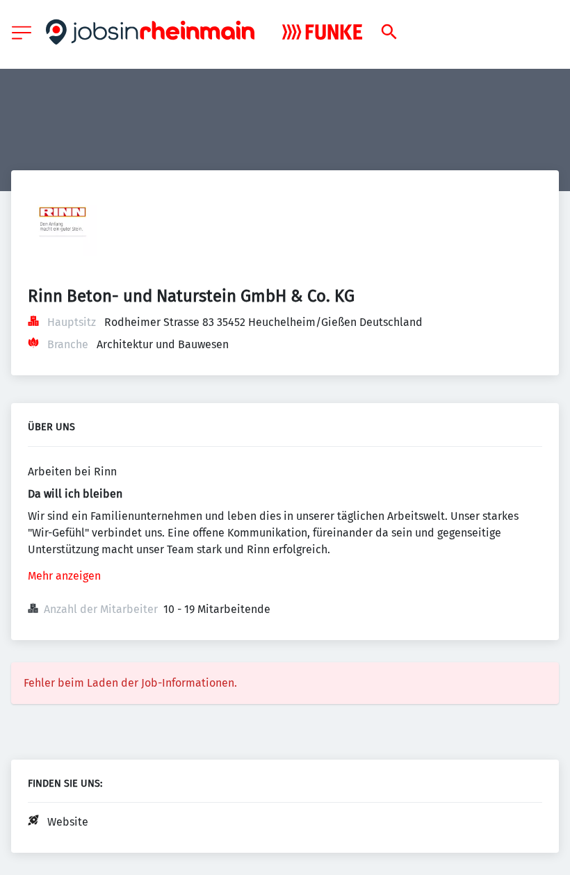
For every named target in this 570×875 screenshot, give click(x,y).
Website (67, 821)
